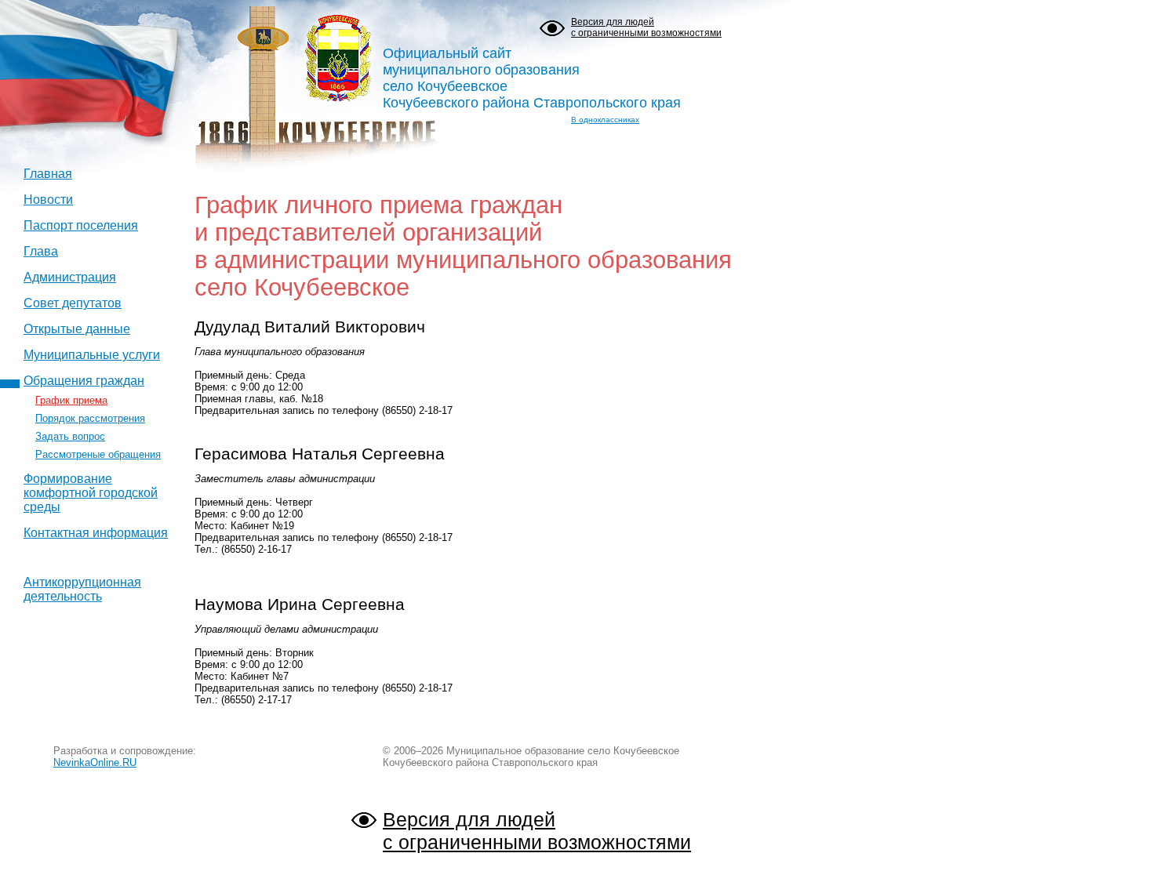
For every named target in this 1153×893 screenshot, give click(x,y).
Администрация (70, 277)
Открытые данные (77, 329)
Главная (48, 173)
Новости (48, 199)
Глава (41, 251)
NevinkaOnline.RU (94, 762)
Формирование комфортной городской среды (91, 493)
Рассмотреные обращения (98, 454)
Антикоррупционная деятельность (82, 589)
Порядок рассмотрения (90, 418)
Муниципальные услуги (92, 354)
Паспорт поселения (81, 225)
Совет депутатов (73, 303)
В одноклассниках (605, 119)
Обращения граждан (84, 380)
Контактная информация (96, 532)
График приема (71, 400)
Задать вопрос (70, 436)
